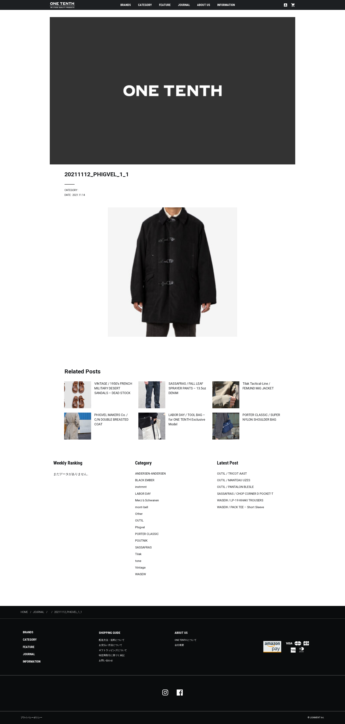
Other (139, 514)
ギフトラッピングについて (113, 650)
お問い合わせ (106, 660)
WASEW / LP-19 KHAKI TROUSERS (240, 500)
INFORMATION (226, 5)
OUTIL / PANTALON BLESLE (235, 487)
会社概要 (179, 645)
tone (138, 561)
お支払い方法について (110, 645)
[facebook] (179, 692)
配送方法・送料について (112, 640)
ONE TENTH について (186, 640)
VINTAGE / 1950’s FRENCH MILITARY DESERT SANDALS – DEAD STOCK (113, 388)
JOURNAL (184, 5)
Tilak (138, 554)
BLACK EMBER (144, 480)
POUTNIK (141, 540)
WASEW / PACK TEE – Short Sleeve (240, 507)
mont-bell (141, 507)
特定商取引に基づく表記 (112, 655)
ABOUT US (203, 5)
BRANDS (125, 5)
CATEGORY (145, 5)
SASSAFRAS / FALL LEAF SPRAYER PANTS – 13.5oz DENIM (187, 388)
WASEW (140, 574)
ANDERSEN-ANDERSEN (150, 473)
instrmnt (141, 487)
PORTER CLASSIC (147, 534)
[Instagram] (165, 692)
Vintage (140, 567)
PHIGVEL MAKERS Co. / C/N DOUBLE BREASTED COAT (111, 419)
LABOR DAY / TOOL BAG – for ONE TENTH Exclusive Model (187, 419)
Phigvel (140, 527)
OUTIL (139, 520)
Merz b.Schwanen (147, 500)
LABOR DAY (143, 493)
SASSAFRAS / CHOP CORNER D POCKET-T (245, 493)
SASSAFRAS (143, 547)
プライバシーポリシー (31, 717)
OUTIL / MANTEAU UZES (233, 480)
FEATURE (165, 5)
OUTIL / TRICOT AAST (232, 473)
